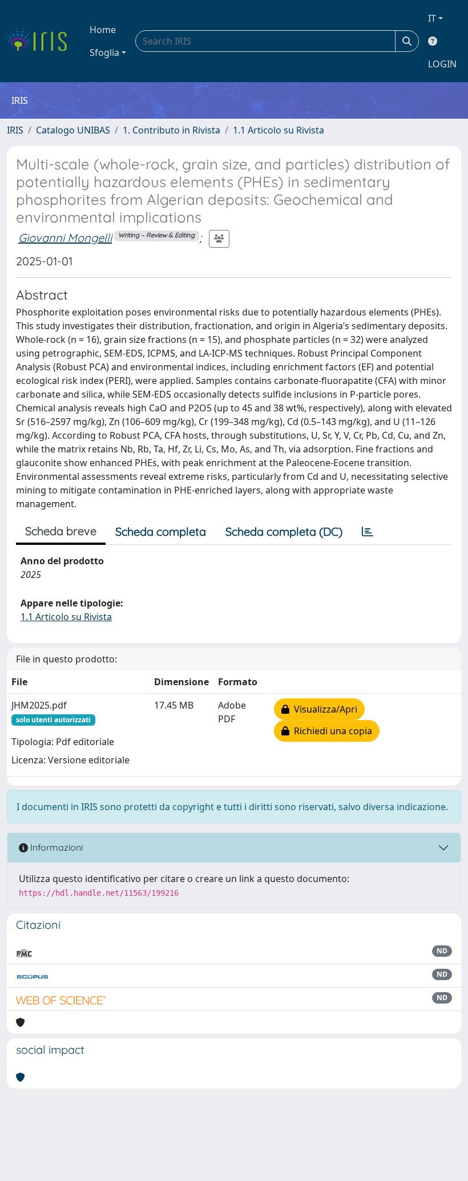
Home (103, 29)
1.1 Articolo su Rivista (278, 130)
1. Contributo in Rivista (171, 130)
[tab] (367, 532)
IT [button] (432, 18)
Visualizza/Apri (323, 709)
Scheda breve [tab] (60, 531)
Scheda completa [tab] (160, 531)
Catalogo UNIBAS (73, 130)
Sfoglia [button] (104, 52)
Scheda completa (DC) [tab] (283, 531)
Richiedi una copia (330, 731)
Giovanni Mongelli (65, 237)
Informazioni (55, 847)
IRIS (15, 130)
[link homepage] (41, 41)
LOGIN (442, 64)
